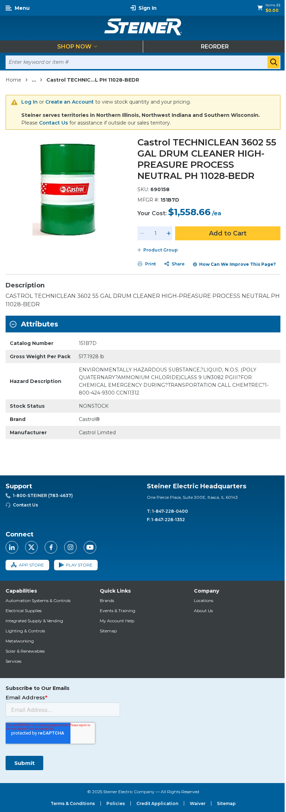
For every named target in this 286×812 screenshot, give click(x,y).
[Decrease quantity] (142, 233)
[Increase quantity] (169, 233)
